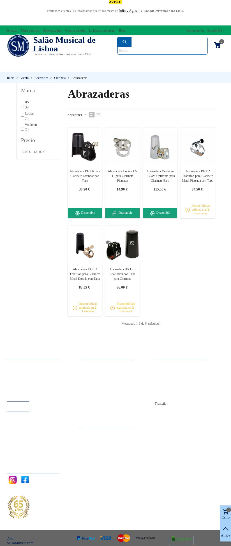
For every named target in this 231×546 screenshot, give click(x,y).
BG (27, 105)
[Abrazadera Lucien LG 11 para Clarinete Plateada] (122, 147)
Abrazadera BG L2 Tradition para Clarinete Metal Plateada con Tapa (197, 176)
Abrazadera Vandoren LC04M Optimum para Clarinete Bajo (160, 176)
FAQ (15, 365)
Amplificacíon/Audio (87, 60)
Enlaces (17, 371)
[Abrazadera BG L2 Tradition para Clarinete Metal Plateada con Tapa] (197, 147)
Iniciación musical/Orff (33, 67)
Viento (159, 67)
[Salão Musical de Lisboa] (18, 45)
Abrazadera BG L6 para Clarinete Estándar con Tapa (85, 176)
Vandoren (31, 127)
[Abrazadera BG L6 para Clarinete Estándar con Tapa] (85, 147)
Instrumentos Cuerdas (152, 60)
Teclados (195, 67)
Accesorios (18, 60)
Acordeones (47, 60)
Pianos (124, 67)
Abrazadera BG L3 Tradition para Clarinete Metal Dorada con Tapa (84, 274)
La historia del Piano (174, 389)
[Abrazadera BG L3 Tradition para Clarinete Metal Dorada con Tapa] (85, 245)
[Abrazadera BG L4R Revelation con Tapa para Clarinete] (122, 245)
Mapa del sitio (169, 371)
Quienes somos (170, 377)
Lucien (29, 116)
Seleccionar (75, 115)
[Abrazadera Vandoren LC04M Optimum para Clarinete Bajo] (160, 147)
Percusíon (87, 67)
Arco (118, 60)
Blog (162, 395)
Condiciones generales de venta (34, 383)
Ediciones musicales (201, 60)
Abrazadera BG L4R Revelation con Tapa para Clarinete (122, 274)
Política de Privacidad (27, 377)
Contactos (166, 365)
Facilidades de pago (26, 395)
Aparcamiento (22, 389)
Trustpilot (161, 403)
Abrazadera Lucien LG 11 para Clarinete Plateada (122, 176)
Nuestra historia (170, 383)
